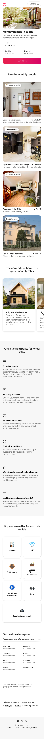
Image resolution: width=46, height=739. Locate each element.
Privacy (9, 728)
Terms (17, 728)
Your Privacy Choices (29, 728)
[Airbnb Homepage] (4, 3)
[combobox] (22, 45)
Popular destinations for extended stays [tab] (18, 639)
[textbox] (12, 53)
